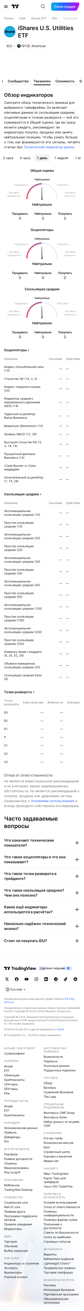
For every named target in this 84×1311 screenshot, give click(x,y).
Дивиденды (12, 1137)
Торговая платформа (58, 1272)
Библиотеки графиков (59, 1259)
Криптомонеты (14, 1079)
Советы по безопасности (61, 1232)
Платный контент (16, 1277)
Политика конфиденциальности (59, 1213)
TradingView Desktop (18, 1189)
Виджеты (50, 1254)
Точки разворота (18, 692)
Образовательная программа (56, 1300)
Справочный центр (57, 1152)
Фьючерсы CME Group (59, 1112)
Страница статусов (57, 1241)
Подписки (50, 1061)
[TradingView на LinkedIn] (46, 979)
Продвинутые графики (59, 1268)
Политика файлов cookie (60, 1219)
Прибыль (10, 1132)
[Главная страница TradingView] (15, 6)
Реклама (50, 1285)
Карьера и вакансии (58, 1156)
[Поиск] (43, 6)
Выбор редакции (16, 1250)
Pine (7, 1093)
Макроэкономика (16, 1168)
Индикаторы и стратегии (21, 1263)
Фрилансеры (13, 1272)
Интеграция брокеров (59, 1289)
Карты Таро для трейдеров (55, 1180)
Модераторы (13, 1229)
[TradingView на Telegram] (56, 979)
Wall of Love (12, 1207)
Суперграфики (14, 1053)
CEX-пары (11, 1084)
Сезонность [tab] (65, 81)
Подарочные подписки (59, 1070)
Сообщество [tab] (18, 81)
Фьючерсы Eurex (55, 1117)
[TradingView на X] (7, 979)
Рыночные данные (57, 1065)
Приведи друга (14, 1211)
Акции (8, 1066)
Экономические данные (21, 1128)
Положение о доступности (53, 1226)
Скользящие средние (21, 494)
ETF (6, 1070)
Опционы (10, 1163)
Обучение (11, 1246)
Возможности (53, 1056)
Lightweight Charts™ (57, 1263)
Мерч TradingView (56, 1173)
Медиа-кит (51, 1161)
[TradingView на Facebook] (17, 979)
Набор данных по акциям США (61, 1123)
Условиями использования (52, 801)
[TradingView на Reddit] (75, 979)
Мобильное (12, 1185)
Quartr (60, 1029)
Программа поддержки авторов (20, 1217)
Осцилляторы (15, 350)
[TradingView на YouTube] (26, 979)
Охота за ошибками (57, 1237)
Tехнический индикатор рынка (49, 147)
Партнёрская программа (61, 1294)
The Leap (50, 1096)
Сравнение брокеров (58, 1092)
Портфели (11, 1154)
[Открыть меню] (6, 6)
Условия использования (60, 1202)
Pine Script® (12, 1172)
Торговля (10, 1241)
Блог (47, 1147)
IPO (6, 1141)
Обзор (48, 1083)
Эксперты (11, 1268)
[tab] (8, 157)
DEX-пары (11, 1089)
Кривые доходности (18, 1159)
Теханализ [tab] (42, 81)
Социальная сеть (16, 1202)
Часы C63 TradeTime (58, 1186)
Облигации (11, 1075)
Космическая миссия (58, 1142)
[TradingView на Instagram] (36, 979)
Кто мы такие (53, 1138)
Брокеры (50, 1087)
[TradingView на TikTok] (66, 979)
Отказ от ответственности (62, 1207)
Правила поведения (18, 1224)
